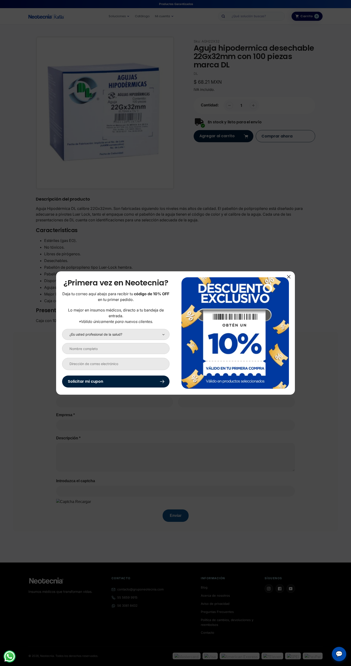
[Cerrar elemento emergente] (289, 277)
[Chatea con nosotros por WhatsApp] (10, 656)
